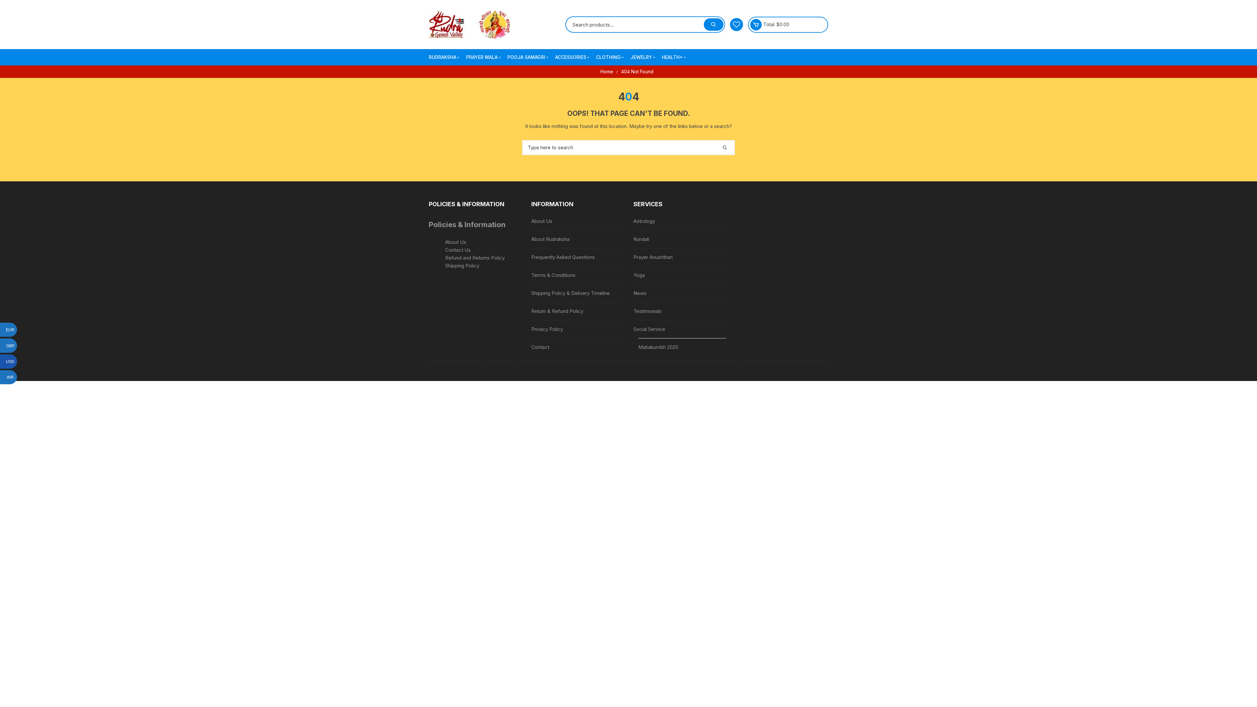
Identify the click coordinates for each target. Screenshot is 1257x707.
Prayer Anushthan (653, 257)
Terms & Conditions (553, 275)
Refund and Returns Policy (475, 258)
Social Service (649, 329)
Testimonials (647, 311)
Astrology (644, 221)
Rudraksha (442, 57)
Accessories (570, 57)
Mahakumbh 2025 (658, 347)
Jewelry (641, 57)
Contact (540, 347)
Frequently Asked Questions (563, 257)
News (640, 293)
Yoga (639, 275)
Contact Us (458, 250)
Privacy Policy (547, 329)
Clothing (608, 57)
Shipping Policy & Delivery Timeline (570, 293)
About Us (455, 242)
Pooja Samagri (526, 57)
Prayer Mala (482, 57)
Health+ (672, 57)
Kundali (641, 239)
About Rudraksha (550, 239)
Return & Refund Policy (557, 311)
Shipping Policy (462, 266)
